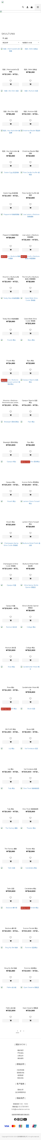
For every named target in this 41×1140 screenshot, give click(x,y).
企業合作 (20, 1056)
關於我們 (20, 1050)
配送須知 (20, 1078)
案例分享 (20, 1090)
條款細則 (20, 1058)
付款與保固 (20, 1070)
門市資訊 (20, 1053)
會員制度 (20, 1075)
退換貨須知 (20, 1073)
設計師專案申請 (20, 1092)
